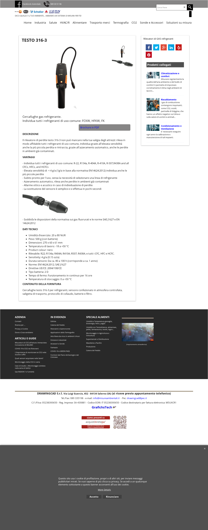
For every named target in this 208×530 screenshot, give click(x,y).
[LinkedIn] (171, 47)
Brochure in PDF (89, 127)
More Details (104, 489)
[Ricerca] (190, 7)
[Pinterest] (149, 55)
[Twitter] (156, 47)
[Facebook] (149, 47)
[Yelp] (179, 47)
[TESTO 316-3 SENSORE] (122, 63)
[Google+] (164, 47)
